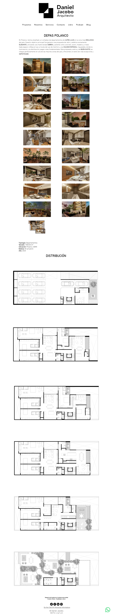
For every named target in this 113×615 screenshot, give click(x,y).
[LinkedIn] (58, 604)
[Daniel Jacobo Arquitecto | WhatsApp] (108, 610)
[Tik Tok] (51, 604)
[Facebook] (54, 604)
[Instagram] (61, 604)
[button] (26, 25)
